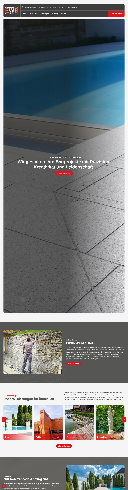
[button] (4, 419)
